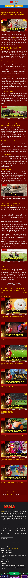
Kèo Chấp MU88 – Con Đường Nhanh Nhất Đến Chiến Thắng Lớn (8, 412)
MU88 (2, 511)
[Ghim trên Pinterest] (17, 284)
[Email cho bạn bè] (15, 284)
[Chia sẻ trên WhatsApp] (8, 284)
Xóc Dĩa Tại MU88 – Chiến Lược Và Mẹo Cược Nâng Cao (12, 316)
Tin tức (2, 10)
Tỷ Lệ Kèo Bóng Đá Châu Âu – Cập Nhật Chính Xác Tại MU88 (13, 459)
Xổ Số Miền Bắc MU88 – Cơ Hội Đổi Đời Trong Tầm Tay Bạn (20, 290)
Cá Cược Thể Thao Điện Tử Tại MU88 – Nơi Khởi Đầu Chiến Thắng (8, 387)
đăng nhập (9, 494)
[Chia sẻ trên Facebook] (10, 284)
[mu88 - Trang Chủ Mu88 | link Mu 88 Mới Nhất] (14, 2)
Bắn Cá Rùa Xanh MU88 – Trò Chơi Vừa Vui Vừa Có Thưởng (13, 482)
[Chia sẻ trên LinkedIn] (20, 284)
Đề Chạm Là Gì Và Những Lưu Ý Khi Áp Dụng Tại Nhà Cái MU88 (14, 435)
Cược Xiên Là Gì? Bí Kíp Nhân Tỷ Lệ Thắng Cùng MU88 (12, 363)
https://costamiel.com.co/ (12, 548)
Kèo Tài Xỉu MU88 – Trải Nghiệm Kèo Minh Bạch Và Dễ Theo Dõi (14, 339)
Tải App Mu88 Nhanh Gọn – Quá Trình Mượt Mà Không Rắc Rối (7, 290)
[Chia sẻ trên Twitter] (13, 284)
